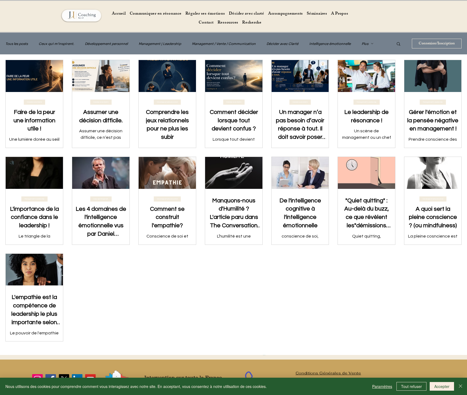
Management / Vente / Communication (224, 44)
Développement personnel (106, 44)
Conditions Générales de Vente (328, 373)
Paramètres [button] (382, 386)
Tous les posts (16, 44)
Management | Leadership (160, 44)
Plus (365, 44)
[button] (398, 44)
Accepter (441, 386)
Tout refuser (411, 386)
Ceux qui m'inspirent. (56, 44)
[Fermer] (460, 386)
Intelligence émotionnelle (330, 44)
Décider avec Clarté (282, 44)
